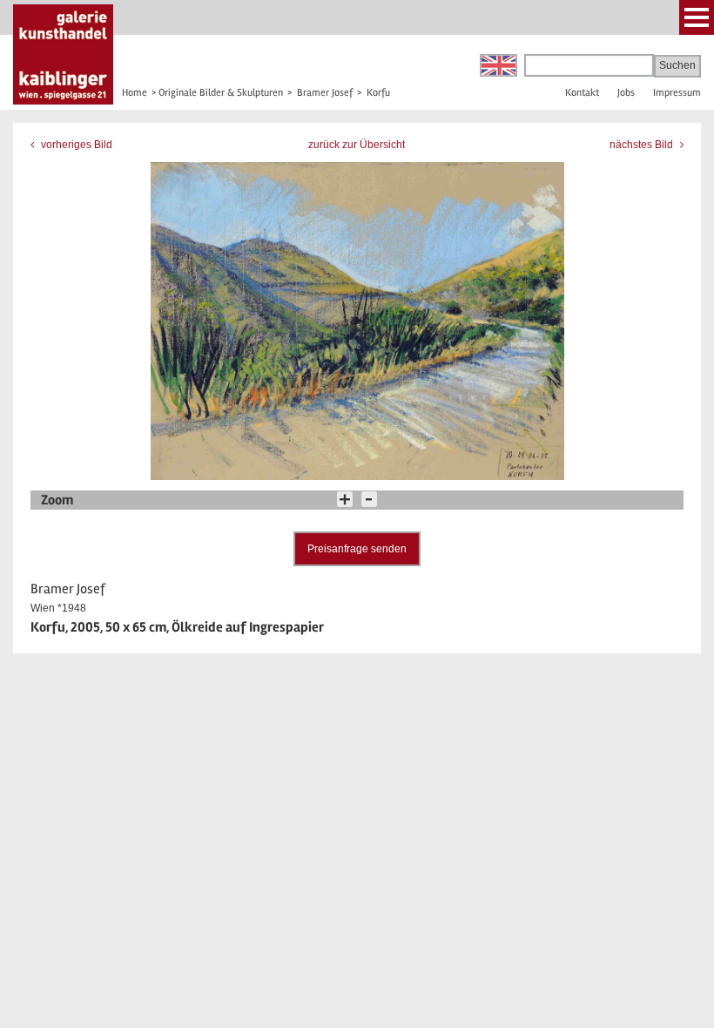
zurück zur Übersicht (356, 145)
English (498, 65)
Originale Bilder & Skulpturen (220, 92)
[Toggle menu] (696, 17)
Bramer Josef (325, 92)
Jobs (626, 92)
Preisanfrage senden (357, 549)
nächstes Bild (643, 145)
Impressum (677, 92)
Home (134, 92)
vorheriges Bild (75, 145)
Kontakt (582, 92)
